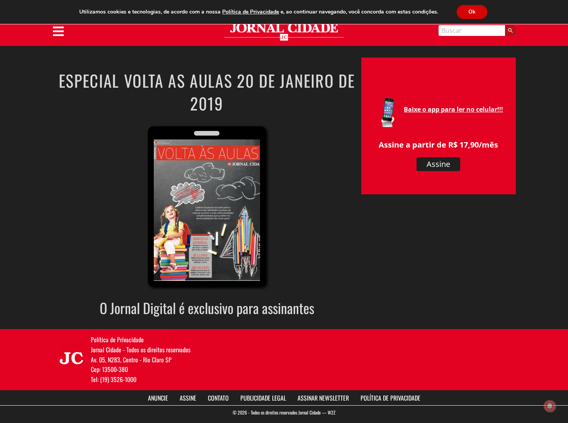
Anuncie (158, 398)
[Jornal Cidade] (284, 32)
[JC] (71, 357)
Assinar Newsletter (323, 398)
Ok (472, 11)
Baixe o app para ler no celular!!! (453, 109)
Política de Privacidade (390, 398)
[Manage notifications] (550, 406)
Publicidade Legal (263, 398)
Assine (438, 164)
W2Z (331, 412)
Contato (218, 398)
